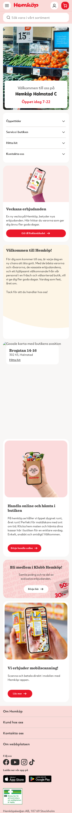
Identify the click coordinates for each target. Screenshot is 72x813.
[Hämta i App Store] (14, 781)
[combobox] (38, 17)
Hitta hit (15, 359)
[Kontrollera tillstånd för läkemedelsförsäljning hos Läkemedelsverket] (37, 796)
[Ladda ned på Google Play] (40, 781)
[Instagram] (24, 762)
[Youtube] (15, 762)
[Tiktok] (32, 762)
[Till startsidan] (26, 5)
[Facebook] (6, 762)
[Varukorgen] (65, 5)
